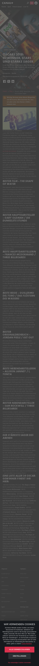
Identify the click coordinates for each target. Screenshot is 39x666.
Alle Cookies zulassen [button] (19, 649)
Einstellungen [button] (19, 656)
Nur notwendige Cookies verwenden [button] (19, 662)
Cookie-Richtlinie (26, 643)
